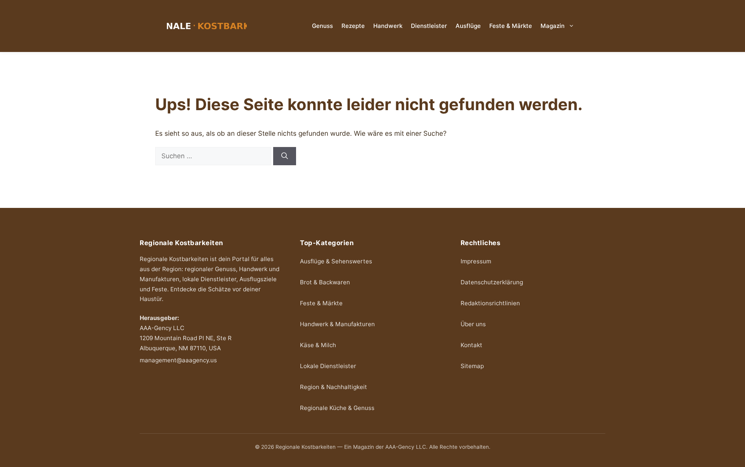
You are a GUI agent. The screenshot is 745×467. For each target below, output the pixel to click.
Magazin (553, 25)
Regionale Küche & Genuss (337, 408)
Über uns (473, 324)
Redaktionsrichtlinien (490, 303)
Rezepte (353, 25)
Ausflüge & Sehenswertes (336, 261)
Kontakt (471, 345)
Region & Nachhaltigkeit (333, 387)
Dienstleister (429, 25)
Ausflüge (468, 25)
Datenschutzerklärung (492, 282)
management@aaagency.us (178, 360)
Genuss (322, 25)
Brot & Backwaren (325, 282)
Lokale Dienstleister (328, 366)
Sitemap (472, 366)
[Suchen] (284, 156)
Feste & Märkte (510, 25)
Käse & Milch (318, 345)
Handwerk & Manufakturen (337, 324)
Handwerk (387, 25)
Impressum (476, 261)
